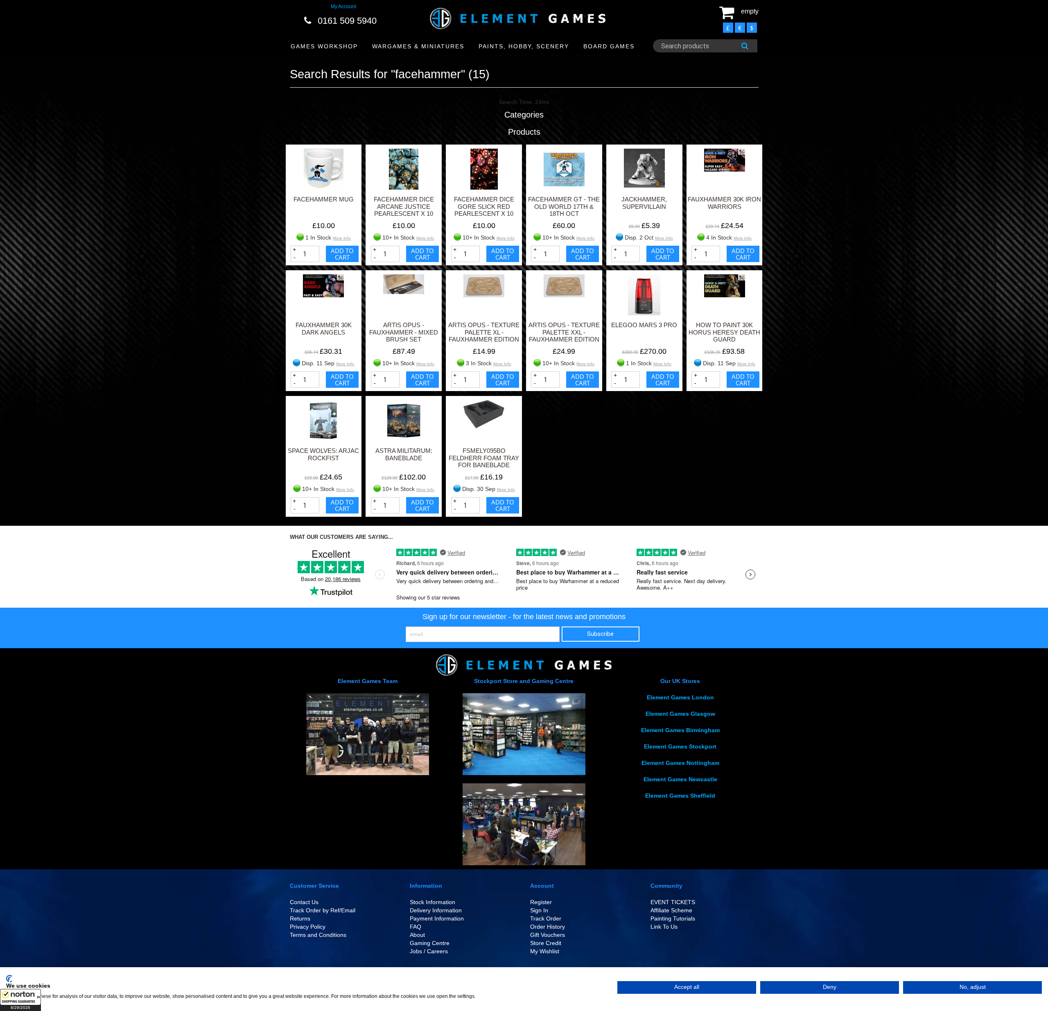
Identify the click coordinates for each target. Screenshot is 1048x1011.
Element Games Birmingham (680, 730)
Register (541, 902)
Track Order (545, 918)
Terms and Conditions (318, 935)
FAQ (415, 926)
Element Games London (680, 697)
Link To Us (664, 926)
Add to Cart (342, 254)
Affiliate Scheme (671, 910)
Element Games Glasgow (680, 713)
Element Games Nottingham (680, 763)
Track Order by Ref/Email (322, 910)
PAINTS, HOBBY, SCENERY (524, 46)
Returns (300, 918)
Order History (547, 926)
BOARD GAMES (609, 46)
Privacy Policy (307, 926)
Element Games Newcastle (680, 779)
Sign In (539, 910)
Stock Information (432, 902)
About (417, 935)
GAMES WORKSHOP (324, 46)
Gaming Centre (429, 943)
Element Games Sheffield (680, 795)
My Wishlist (544, 951)
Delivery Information (436, 910)
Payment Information (437, 918)
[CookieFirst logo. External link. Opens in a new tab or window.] (9, 978)
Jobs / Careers (429, 951)
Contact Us (304, 902)
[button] (20, 1000)
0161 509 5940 (347, 21)
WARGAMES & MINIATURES (418, 46)
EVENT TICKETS (672, 902)
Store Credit (545, 943)
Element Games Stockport (680, 746)
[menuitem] (324, 46)
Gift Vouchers (547, 935)
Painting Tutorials (672, 918)
